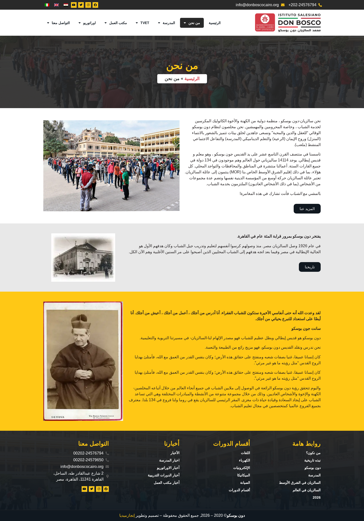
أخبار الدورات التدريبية (164, 475)
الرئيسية (215, 23)
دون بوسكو (313, 468)
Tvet (144, 23)
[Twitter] (81, 5)
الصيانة (245, 483)
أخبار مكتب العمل (167, 483)
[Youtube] (74, 5)
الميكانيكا (243, 475)
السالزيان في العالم (307, 490)
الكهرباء (244, 460)
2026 (317, 497)
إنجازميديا (127, 515)
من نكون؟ (313, 453)
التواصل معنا (61, 23)
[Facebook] (95, 5)
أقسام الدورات (239, 490)
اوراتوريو (89, 23)
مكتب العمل (118, 23)
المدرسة (169, 23)
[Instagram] (88, 5)
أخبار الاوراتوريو (168, 468)
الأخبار (175, 453)
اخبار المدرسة (169, 460)
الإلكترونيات (241, 468)
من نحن (194, 23)
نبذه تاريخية (312, 460)
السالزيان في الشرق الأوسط (300, 483)
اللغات (245, 453)
